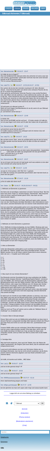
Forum (17, 8)
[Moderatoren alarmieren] (24, 421)
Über (43, 8)
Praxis (25, 8)
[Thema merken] (24, 417)
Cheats (9, 8)
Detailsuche (5, 437)
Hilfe (2, 448)
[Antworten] (24, 413)
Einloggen (4, 442)
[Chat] (24, 425)
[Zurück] (24, 409)
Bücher (35, 8)
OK (42, 403)
